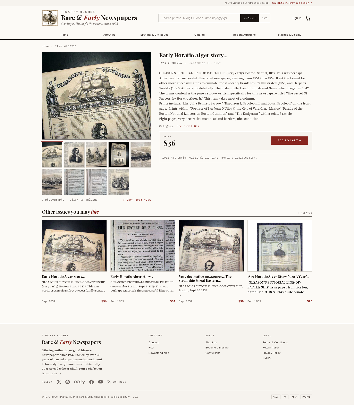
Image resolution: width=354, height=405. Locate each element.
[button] (96, 96)
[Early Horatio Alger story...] (52, 155)
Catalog (199, 34)
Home (64, 34)
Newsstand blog (159, 352)
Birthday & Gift (155, 34)
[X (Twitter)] (59, 382)
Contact (154, 342)
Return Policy (271, 347)
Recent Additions (244, 34)
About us (211, 342)
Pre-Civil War (188, 126)
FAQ (151, 347)
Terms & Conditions (275, 342)
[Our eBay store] (79, 382)
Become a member (217, 347)
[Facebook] (91, 382)
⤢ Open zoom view (137, 199)
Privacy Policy (271, 352)
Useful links (212, 352)
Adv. (265, 17)
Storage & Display (289, 34)
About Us (109, 34)
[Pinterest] (67, 382)
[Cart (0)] (308, 18)
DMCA (267, 358)
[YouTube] (100, 382)
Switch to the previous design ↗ (292, 2)
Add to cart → (290, 140)
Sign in (297, 18)
